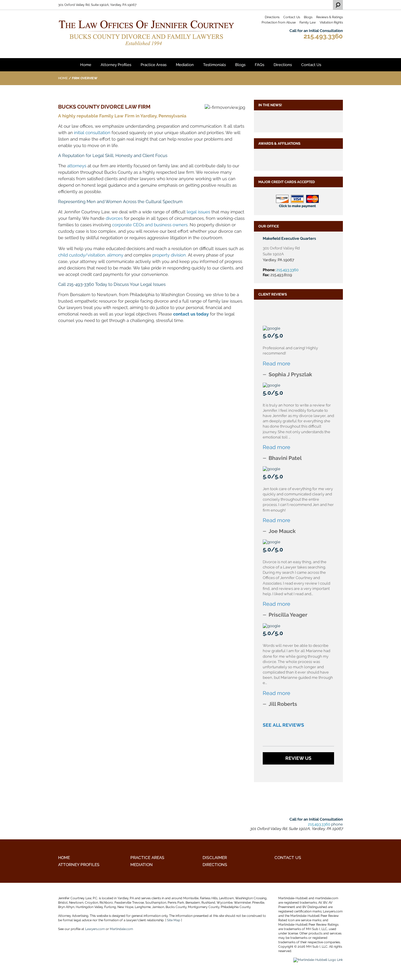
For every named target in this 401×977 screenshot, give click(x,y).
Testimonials (214, 65)
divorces (114, 218)
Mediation (185, 65)
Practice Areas (153, 65)
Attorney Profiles (116, 65)
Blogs (308, 17)
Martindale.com (121, 929)
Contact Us (291, 17)
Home (85, 65)
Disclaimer (215, 857)
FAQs (259, 65)
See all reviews (283, 725)
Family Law (307, 22)
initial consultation (92, 132)
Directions (272, 17)
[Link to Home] (146, 32)
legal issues (198, 212)
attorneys (76, 165)
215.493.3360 (323, 36)
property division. (169, 255)
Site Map (173, 920)
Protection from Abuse (279, 22)
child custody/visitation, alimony (90, 255)
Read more (276, 363)
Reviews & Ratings (329, 17)
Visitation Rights (331, 22)
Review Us (298, 758)
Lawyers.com (95, 929)
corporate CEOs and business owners (150, 224)
